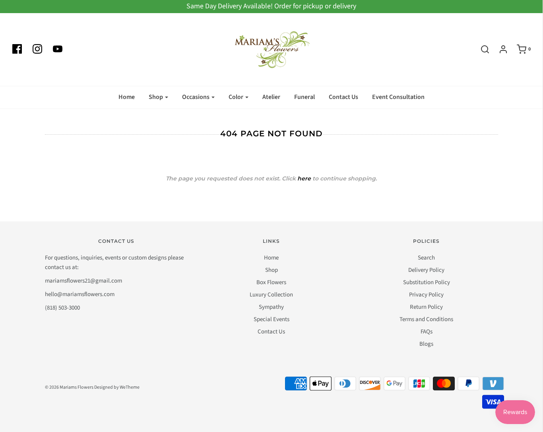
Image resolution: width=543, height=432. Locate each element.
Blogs (426, 344)
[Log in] (499, 49)
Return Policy (426, 307)
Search (426, 258)
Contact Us (343, 97)
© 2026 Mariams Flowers (69, 387)
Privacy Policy (426, 295)
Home (126, 97)
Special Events (271, 319)
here (304, 178)
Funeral (304, 97)
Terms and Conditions (426, 319)
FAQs (426, 331)
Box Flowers (271, 282)
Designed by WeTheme (117, 387)
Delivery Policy (426, 270)
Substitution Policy (426, 282)
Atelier (271, 97)
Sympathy (271, 307)
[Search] (481, 49)
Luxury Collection (271, 295)
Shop (271, 270)
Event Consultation (398, 97)
